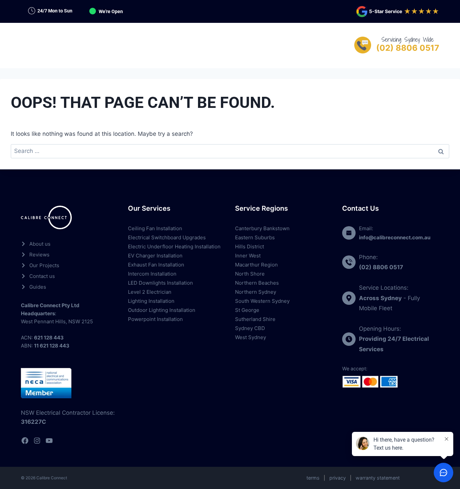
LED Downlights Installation (160, 283)
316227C (33, 421)
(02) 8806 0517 (407, 48)
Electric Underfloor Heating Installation (174, 246)
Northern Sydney (255, 292)
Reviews (39, 254)
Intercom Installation (152, 274)
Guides (37, 287)
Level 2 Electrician (149, 292)
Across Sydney (380, 298)
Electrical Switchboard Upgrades (167, 237)
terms (313, 478)
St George (247, 310)
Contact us (42, 276)
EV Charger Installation (155, 255)
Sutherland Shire (255, 319)
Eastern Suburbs (255, 237)
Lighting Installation (151, 301)
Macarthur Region (256, 264)
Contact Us (272, 45)
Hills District (249, 246)
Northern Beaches (257, 283)
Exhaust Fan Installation (156, 264)
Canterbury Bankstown (262, 228)
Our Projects (44, 265)
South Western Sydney (262, 301)
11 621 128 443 (51, 345)
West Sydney (250, 337)
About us (40, 244)
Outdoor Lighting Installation (161, 310)
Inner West (248, 255)
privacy (337, 478)
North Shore (250, 274)
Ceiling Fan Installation (155, 228)
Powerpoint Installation (155, 319)
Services (184, 45)
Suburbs (226, 45)
